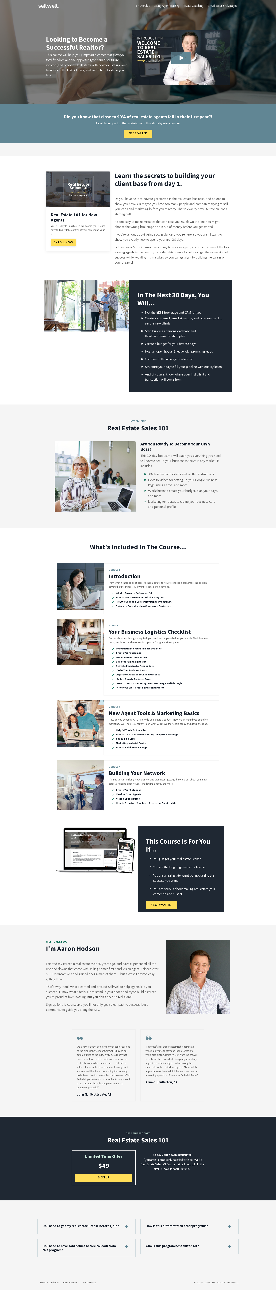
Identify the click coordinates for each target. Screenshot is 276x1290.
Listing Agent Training (166, 5)
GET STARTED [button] (138, 133)
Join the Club (142, 5)
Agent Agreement (70, 1282)
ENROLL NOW (63, 242)
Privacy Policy (89, 1282)
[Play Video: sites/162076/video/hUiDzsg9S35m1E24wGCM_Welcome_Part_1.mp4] (181, 58)
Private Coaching (193, 5)
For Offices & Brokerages (222, 5)
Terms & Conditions (49, 1282)
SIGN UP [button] (103, 1177)
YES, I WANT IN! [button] (161, 905)
